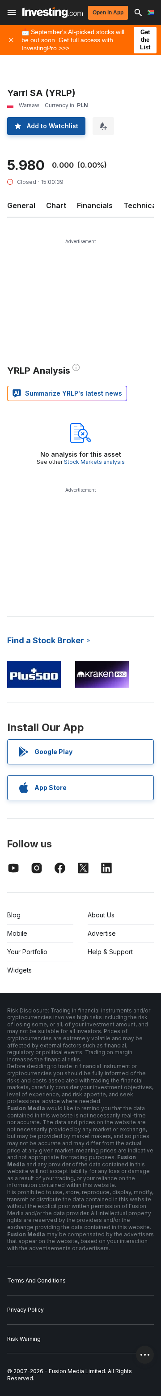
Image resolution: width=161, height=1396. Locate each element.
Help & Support (110, 951)
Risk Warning (24, 1338)
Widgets (19, 970)
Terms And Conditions (36, 1280)
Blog (14, 915)
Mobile (17, 933)
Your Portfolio (27, 951)
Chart (56, 205)
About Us (101, 915)
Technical (140, 205)
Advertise (102, 933)
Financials (95, 205)
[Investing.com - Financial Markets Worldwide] (52, 12)
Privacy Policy (25, 1309)
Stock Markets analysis (94, 461)
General (21, 205)
